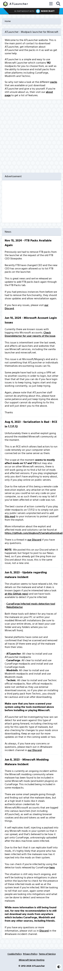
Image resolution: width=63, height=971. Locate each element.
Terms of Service (47, 954)
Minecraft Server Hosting (31, 960)
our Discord (34, 540)
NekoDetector (14, 607)
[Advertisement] (31, 136)
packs (53, 82)
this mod (10, 516)
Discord (44, 931)
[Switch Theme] (59, 967)
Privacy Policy (30, 954)
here (52, 867)
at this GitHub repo (16, 594)
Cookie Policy (15, 954)
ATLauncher (18, 4)
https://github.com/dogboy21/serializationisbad (33, 533)
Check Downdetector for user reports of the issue (30, 334)
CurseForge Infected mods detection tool (30, 604)
